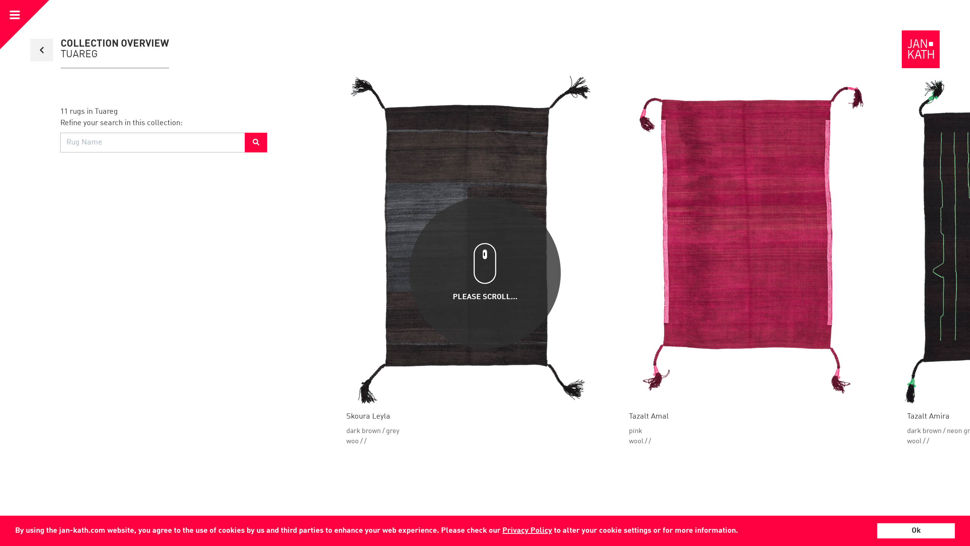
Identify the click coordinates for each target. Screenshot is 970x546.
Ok (916, 531)
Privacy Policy (527, 531)
